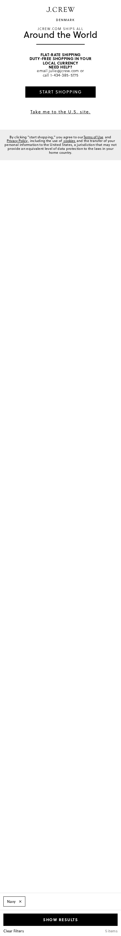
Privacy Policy (17, 140)
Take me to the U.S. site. (60, 112)
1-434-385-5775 (64, 75)
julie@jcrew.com (64, 71)
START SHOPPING (60, 92)
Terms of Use (93, 137)
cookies (69, 140)
